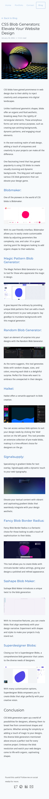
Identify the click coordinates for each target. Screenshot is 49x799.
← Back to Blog (9, 18)
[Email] (31, 786)
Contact (30, 5)
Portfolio (19, 5)
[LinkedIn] (26, 786)
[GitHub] (21, 786)
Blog (40, 5)
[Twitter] (15, 786)
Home (8, 5)
